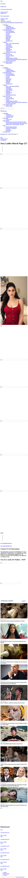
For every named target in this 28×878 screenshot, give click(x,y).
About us (5, 874)
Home (2, 134)
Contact (5, 872)
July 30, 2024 (3, 868)
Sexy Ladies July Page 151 (5, 859)
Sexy (4, 134)
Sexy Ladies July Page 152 (5, 852)
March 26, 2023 (4, 138)
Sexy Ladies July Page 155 (5, 832)
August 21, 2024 (4, 12)
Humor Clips (3, 6)
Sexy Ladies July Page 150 (5, 866)
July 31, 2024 (3, 835)
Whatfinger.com (20, 877)
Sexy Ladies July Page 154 (5, 839)
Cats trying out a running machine (6, 9)
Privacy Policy (6, 873)
